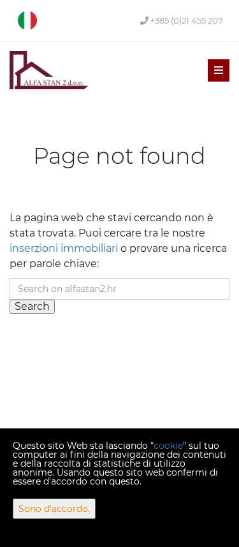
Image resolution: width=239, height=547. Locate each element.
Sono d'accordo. (54, 508)
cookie (168, 445)
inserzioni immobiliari (64, 248)
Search (32, 306)
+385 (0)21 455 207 (185, 20)
